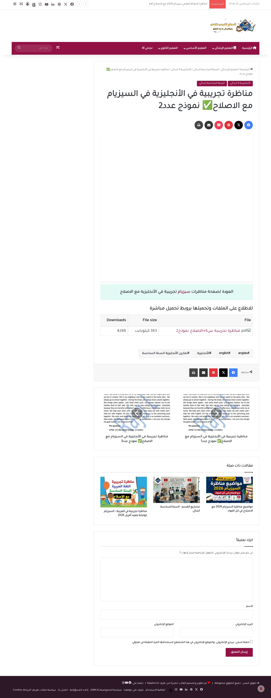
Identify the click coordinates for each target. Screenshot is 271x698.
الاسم (249, 606)
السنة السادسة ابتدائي (206, 69)
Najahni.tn (153, 683)
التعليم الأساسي (196, 48)
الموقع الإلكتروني (164, 624)
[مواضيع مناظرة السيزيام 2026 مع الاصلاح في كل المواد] (229, 490)
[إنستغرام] (123, 683)
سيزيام (184, 292)
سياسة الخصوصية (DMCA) (106, 690)
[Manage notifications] (261, 688)
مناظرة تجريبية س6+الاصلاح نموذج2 (208, 331)
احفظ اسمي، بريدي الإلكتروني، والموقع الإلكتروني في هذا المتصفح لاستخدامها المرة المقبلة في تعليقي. (190, 642)
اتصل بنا (63, 690)
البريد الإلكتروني (244, 624)
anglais (243, 353)
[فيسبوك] (129, 683)
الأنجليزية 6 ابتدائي (181, 69)
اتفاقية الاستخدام (155, 690)
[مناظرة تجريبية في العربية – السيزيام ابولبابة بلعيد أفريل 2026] (123, 492)
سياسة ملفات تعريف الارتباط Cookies (34, 690)
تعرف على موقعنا (134, 690)
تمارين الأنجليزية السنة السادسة (165, 353)
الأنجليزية (203, 353)
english (224, 353)
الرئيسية (247, 48)
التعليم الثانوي (169, 48)
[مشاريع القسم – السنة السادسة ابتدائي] (176, 490)
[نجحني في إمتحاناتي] (234, 25)
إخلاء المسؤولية (79, 690)
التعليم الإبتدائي (224, 48)
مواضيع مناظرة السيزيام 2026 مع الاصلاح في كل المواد (174, 4)
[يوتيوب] (126, 683)
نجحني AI (147, 48)
